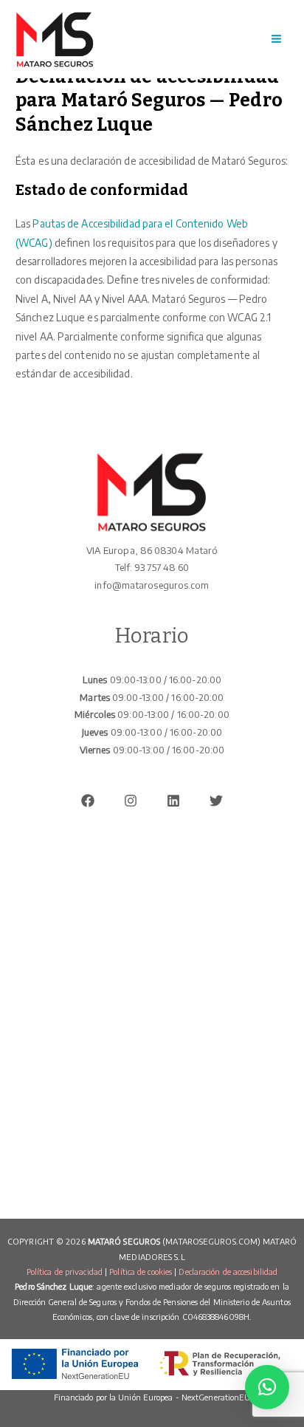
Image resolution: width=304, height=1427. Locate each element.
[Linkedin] (173, 800)
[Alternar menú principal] (276, 39)
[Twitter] (216, 800)
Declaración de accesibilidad (228, 1271)
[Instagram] (130, 800)
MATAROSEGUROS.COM (211, 1241)
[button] (267, 1387)
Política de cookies (140, 1271)
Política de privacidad (65, 1271)
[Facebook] (87, 800)
